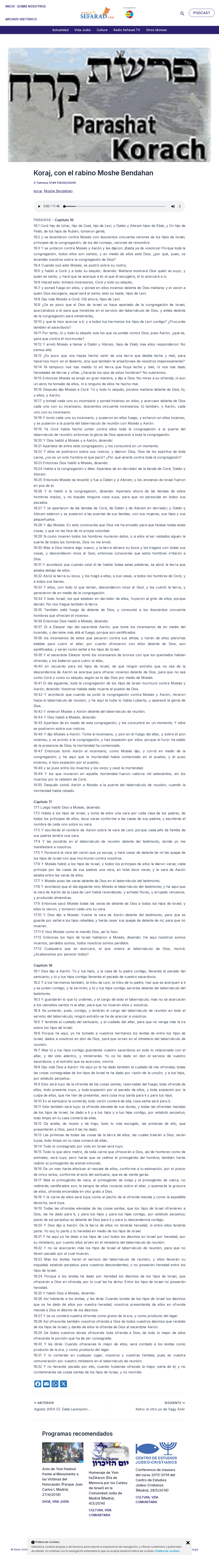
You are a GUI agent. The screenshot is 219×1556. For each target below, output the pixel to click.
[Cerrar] (188, 1542)
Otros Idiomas (156, 30)
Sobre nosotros (31, 6)
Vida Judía (82, 30)
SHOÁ (46, 1501)
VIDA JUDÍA (60, 1501)
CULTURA (96, 1510)
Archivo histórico (21, 19)
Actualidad (60, 30)
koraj (38, 191)
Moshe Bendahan (58, 191)
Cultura (102, 30)
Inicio (10, 6)
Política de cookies (167, 1551)
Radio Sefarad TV (127, 30)
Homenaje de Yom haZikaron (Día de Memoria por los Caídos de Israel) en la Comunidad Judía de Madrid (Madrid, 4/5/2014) (108, 1487)
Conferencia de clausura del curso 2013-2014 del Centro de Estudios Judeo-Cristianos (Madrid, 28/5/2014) (155, 1480)
